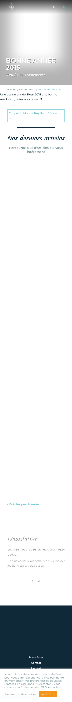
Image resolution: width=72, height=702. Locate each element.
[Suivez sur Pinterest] (57, 635)
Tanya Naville (26, 220)
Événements (35, 75)
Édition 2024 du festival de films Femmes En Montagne (35, 209)
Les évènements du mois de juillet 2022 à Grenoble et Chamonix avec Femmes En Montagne (34, 421)
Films (30, 229)
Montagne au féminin (43, 330)
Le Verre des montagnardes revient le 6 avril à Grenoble (34, 315)
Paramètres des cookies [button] (20, 694)
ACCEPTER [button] (47, 694)
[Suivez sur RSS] (36, 644)
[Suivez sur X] (36, 635)
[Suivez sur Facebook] (25, 635)
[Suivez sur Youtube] (47, 635)
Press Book (36, 657)
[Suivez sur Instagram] (14, 635)
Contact (36, 663)
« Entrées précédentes (23, 504)
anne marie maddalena (32, 437)
